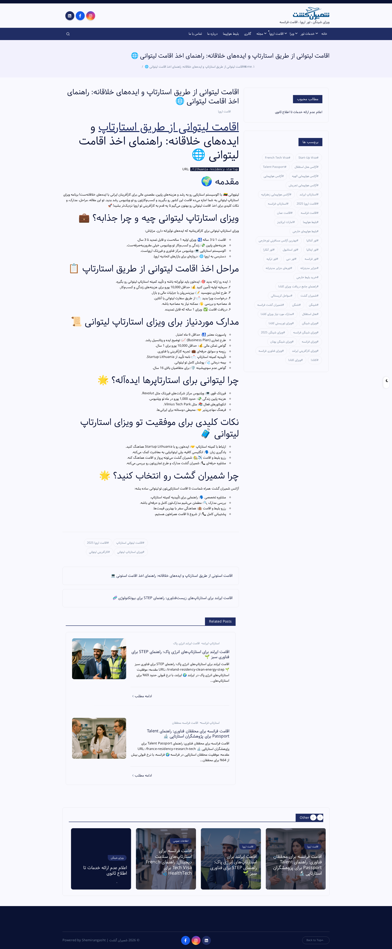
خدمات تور (308, 33)
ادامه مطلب (143, 696)
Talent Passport (273, 167)
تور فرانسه (311, 259)
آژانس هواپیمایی (273, 176)
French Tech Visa (276, 158)
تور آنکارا (268, 250)
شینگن (313, 305)
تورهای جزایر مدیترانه (278, 268)
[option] (99, 859)
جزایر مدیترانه (308, 268)
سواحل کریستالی (281, 296)
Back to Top (313, 940)
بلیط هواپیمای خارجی (305, 231)
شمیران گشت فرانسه (269, 305)
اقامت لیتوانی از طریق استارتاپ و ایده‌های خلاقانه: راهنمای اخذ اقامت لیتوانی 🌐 (194, 66)
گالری (247, 33)
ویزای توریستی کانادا (280, 323)
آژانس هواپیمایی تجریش (303, 185)
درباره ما (212, 33)
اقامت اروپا (276, 33)
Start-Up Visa (307, 158)
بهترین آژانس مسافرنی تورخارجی (277, 240)
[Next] (320, 817)
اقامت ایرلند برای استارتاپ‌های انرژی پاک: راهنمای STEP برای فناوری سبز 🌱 (231, 865)
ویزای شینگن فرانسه (305, 332)
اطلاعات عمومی (178, 841)
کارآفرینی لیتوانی (98, 552)
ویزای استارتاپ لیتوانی (130, 552)
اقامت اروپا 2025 (97, 543)
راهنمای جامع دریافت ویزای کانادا (297, 286)
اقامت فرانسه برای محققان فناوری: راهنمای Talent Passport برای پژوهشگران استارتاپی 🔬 (295, 865)
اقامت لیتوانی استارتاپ (129, 543)
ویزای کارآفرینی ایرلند (304, 351)
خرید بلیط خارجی (306, 277)
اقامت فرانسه (309, 213)
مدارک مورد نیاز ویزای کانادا (276, 314)
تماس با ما (195, 33)
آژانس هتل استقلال (306, 167)
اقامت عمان (284, 213)
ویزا (292, 33)
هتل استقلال (309, 314)
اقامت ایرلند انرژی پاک (186, 643)
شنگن (295, 305)
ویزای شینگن (309, 323)
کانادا (314, 360)
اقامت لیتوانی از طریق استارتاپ (168, 127)
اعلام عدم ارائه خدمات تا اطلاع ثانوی (298, 112)
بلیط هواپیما (231, 33)
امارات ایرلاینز (285, 222)
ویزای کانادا (294, 360)
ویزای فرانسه (309, 341)
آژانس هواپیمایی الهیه (304, 176)
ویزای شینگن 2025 (272, 332)
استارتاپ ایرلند (210, 643)
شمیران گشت (309, 296)
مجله (259, 33)
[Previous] (313, 817)
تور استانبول (289, 250)
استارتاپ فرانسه (210, 723)
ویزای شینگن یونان (281, 341)
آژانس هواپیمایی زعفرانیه (275, 194)
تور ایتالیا (311, 250)
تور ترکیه (271, 259)
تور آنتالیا (311, 240)
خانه (324, 33)
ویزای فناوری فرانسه (270, 351)
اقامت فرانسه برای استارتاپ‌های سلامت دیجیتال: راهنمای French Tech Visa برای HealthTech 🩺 (167, 862)
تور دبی (290, 259)
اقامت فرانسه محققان (185, 723)
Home (247, 66)
